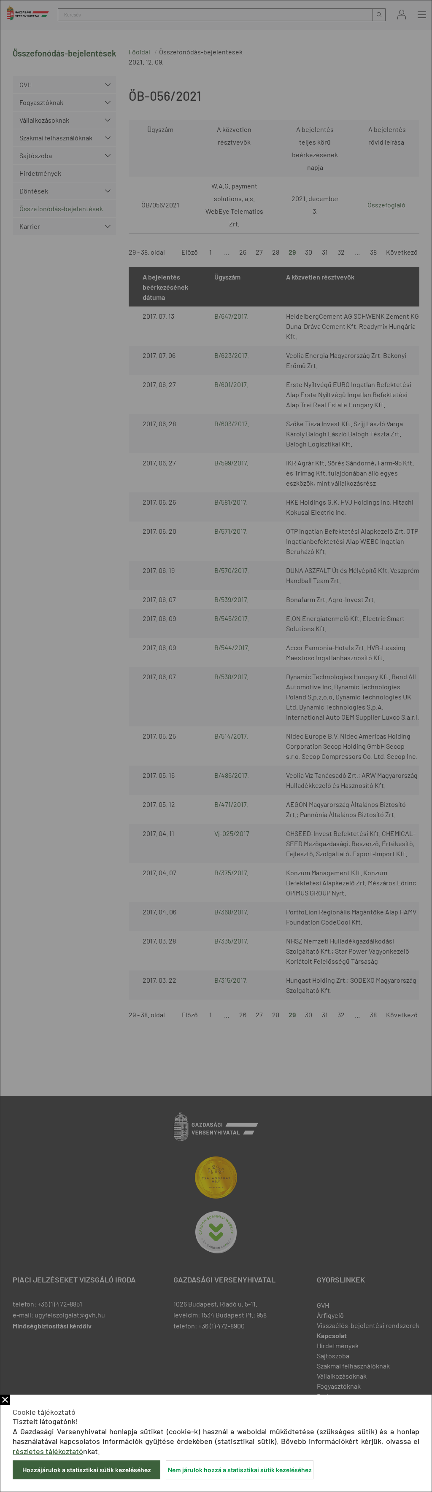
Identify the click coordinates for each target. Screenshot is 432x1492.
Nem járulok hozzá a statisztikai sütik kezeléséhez (240, 1469)
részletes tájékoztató (48, 1451)
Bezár (5, 1400)
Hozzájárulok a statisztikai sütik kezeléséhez (86, 1469)
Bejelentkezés (401, 14)
